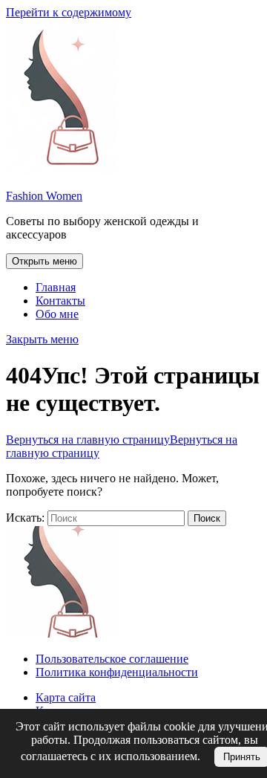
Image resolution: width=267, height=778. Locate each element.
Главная (56, 287)
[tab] (44, 261)
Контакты (60, 300)
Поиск (207, 518)
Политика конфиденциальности (117, 672)
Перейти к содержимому (68, 12)
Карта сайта (66, 697)
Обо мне (57, 314)
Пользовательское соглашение (112, 658)
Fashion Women (44, 195)
